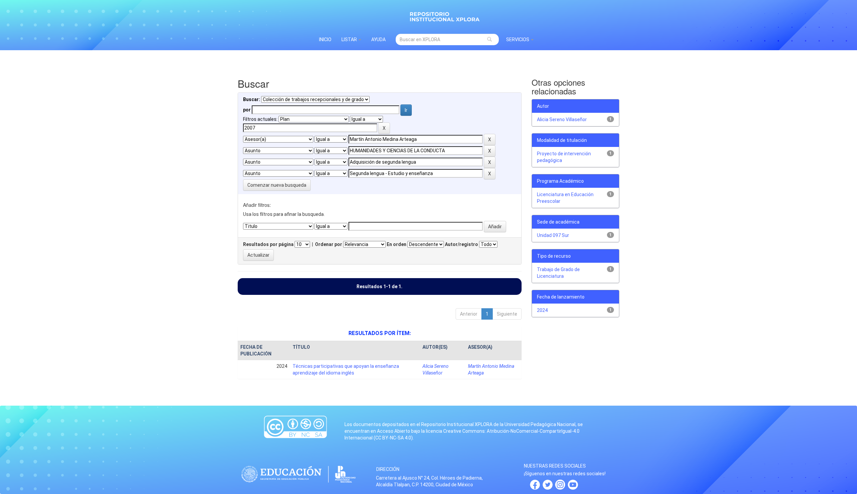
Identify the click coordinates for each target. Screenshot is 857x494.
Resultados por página (268, 244)
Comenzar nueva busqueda (276, 185)
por (247, 109)
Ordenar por (328, 244)
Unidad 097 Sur (553, 235)
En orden (396, 244)
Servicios (518, 39)
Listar (349, 39)
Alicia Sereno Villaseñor (562, 119)
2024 (542, 310)
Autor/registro (461, 244)
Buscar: (251, 99)
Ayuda (378, 39)
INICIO (325, 39)
